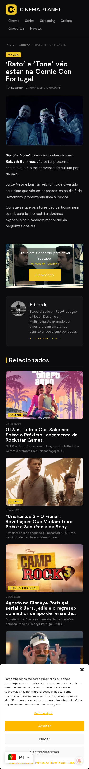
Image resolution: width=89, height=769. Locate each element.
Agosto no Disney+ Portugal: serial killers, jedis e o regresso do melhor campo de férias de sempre (41, 611)
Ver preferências (44, 752)
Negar (44, 739)
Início (10, 44)
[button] (82, 669)
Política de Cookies (44, 264)
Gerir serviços (43, 713)
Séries (30, 21)
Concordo (44, 275)
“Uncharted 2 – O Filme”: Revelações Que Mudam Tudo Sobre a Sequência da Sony (39, 521)
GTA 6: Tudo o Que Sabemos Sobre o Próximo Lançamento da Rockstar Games (42, 434)
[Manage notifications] (79, 760)
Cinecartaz (16, 29)
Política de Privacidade (50, 763)
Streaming (47, 21)
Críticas (66, 21)
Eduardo (17, 88)
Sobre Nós (74, 763)
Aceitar (44, 726)
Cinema (13, 21)
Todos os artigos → (45, 338)
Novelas (36, 29)
